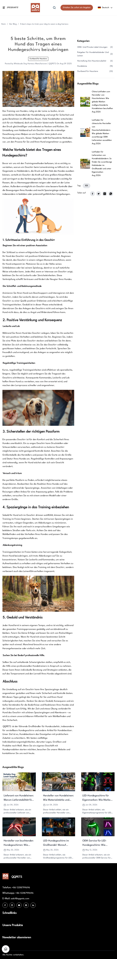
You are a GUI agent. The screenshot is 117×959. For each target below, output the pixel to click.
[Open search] (54, 8)
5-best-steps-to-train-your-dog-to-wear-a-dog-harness (44, 24)
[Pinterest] (26, 905)
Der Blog (13, 24)
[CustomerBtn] (5, 949)
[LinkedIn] (33, 905)
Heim (3, 24)
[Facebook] (5, 905)
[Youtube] (19, 905)
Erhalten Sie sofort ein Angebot (76, 8)
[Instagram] (12, 905)
